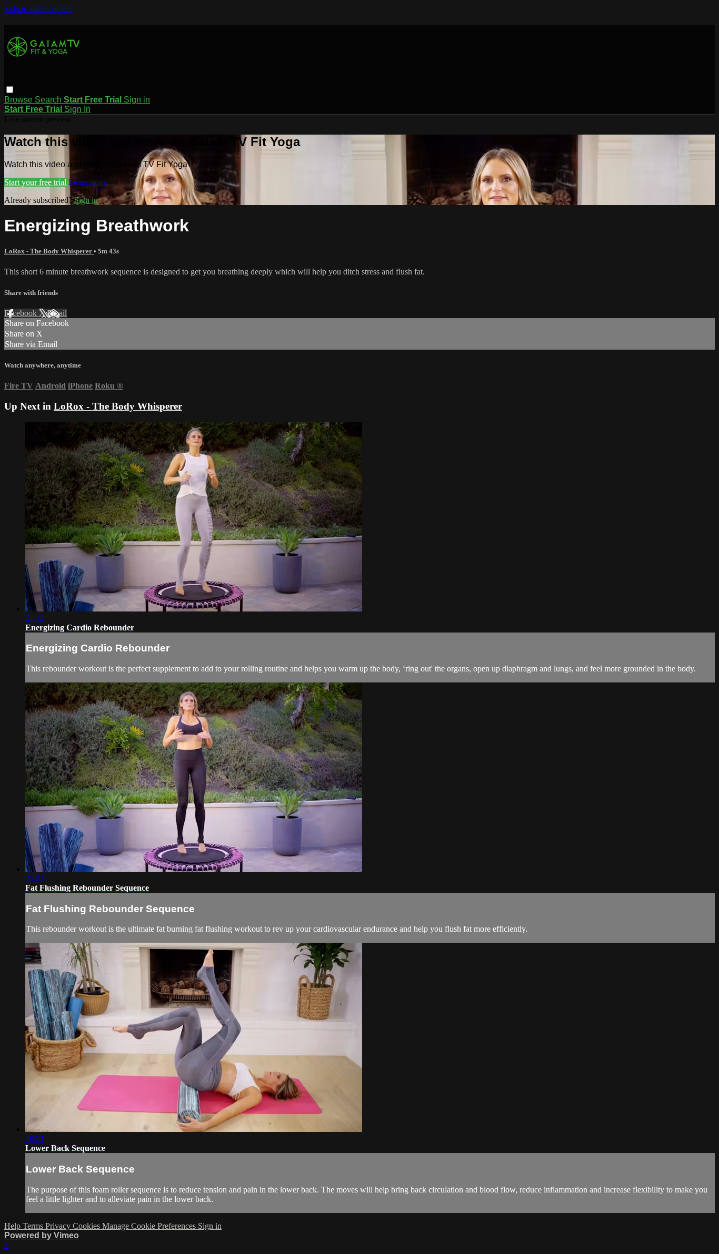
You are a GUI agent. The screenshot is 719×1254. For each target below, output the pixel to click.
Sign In (77, 109)
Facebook (21, 313)
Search (49, 99)
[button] (9, 89)
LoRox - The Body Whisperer (49, 251)
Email (57, 313)
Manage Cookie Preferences (150, 1225)
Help (13, 1225)
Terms (34, 1225)
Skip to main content (38, 8)
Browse (19, 99)
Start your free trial (36, 182)
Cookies (87, 1225)
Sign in (137, 99)
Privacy (59, 1225)
